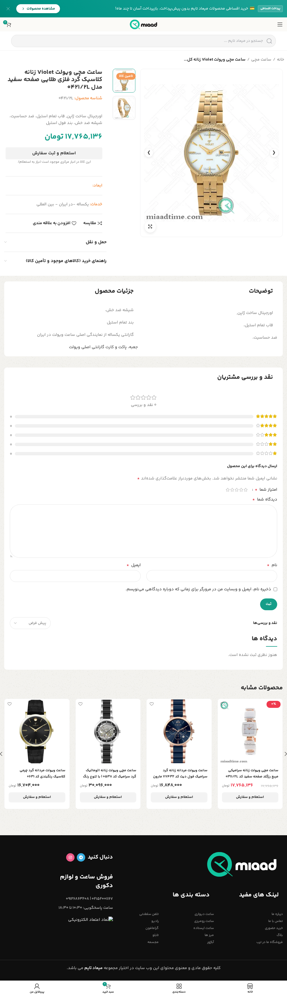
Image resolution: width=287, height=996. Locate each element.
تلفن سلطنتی (149, 914)
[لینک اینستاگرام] (70, 857)
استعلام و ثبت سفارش (54, 153)
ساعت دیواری (204, 914)
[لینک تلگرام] (81, 857)
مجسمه (153, 942)
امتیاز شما (266, 490)
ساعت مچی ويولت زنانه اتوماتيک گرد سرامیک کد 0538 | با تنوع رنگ (109, 773)
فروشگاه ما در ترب (269, 942)
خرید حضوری (274, 928)
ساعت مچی (261, 59)
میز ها (209, 935)
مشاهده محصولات (41, 9)
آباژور (210, 942)
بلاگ (280, 935)
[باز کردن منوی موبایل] (280, 24)
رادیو (155, 921)
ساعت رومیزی (204, 921)
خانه (280, 59)
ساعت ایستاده (203, 928)
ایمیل (133, 565)
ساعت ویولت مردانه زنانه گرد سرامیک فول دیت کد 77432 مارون (180, 773)
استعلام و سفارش (250, 797)
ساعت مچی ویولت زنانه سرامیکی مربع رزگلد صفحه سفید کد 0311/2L (252, 773)
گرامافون (152, 928)
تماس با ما (275, 921)
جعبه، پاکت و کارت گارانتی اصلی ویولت (103, 347)
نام (272, 565)
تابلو (155, 935)
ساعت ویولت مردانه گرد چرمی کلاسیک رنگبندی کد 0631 (42, 773)
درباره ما (277, 914)
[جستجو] (269, 41)
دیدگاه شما (264, 499)
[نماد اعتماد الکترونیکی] (90, 920)
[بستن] (8, 9)
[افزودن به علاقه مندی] (223, 704)
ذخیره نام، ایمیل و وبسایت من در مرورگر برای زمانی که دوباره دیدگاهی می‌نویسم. (198, 589)
